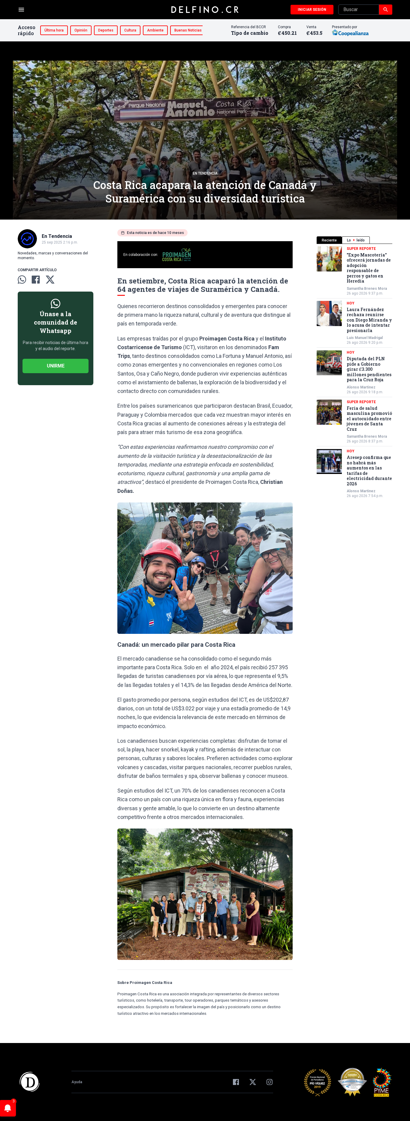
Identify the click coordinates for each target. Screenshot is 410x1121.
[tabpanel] (354, 372)
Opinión (80, 30)
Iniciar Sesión (312, 9)
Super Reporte (361, 249)
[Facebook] (236, 1082)
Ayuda (76, 1082)
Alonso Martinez (361, 387)
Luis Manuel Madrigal (365, 338)
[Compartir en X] (50, 279)
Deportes (105, 30)
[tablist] (354, 240)
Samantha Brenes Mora (367, 288)
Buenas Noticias (188, 30)
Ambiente (155, 30)
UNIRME (56, 366)
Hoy (350, 303)
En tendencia (205, 173)
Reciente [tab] (329, 240)
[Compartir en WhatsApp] (22, 279)
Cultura (130, 30)
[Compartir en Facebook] (36, 279)
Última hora (54, 30)
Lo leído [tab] (356, 240)
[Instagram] (269, 1082)
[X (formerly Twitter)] (252, 1082)
